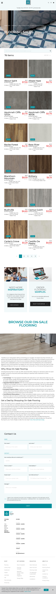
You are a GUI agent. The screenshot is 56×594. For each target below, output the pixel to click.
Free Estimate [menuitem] (7, 580)
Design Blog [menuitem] (20, 578)
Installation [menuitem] (32, 579)
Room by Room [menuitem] (46, 567)
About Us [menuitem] (44, 565)
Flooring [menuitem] (6, 565)
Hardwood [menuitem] (6, 570)
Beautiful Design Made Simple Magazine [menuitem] (20, 573)
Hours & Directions (6, 531)
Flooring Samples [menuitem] (19, 568)
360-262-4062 (37, 8)
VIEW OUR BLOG (14, 305)
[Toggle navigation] (2, 3)
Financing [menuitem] (6, 582)
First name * (7, 443)
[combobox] (26, 51)
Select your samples (39, 304)
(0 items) (53, 2)
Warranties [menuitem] (32, 576)
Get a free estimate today (37, 419)
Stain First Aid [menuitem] (33, 567)
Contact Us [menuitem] (45, 574)
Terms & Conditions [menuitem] (45, 577)
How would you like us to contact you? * (13, 457)
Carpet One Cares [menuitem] (45, 570)
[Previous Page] (16, 256)
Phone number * (8, 465)
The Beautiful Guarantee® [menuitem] (33, 573)
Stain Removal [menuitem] (33, 565)
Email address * (32, 465)
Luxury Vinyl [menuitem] (7, 567)
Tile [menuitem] (5, 577)
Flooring (14, 25)
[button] (48, 2)
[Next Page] (39, 256)
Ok (46, 589)
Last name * (31, 443)
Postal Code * (7, 474)
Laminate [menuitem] (6, 575)
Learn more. (27, 591)
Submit (28, 505)
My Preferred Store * (34, 474)
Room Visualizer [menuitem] (21, 565)
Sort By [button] (46, 55)
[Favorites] (51, 2)
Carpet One (7, 25)
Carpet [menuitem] (6, 572)
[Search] (50, 51)
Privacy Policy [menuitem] (45, 580)
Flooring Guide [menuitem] (33, 570)
